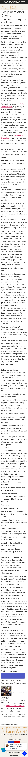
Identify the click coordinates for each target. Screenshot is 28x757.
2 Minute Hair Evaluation (15, 706)
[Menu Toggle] (22, 9)
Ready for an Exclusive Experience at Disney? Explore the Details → (14, 2)
